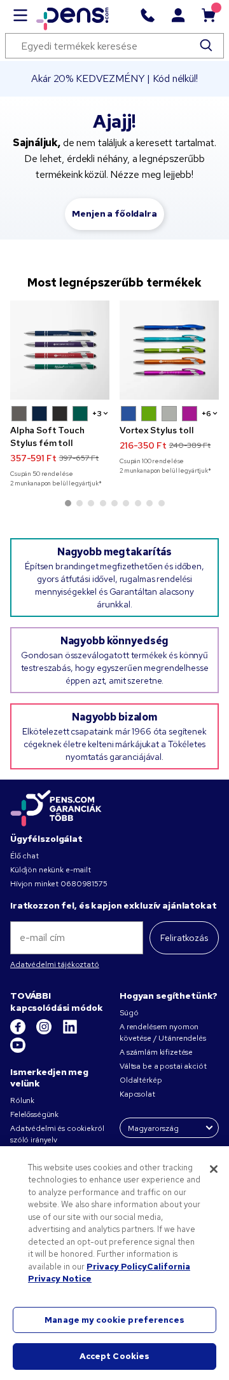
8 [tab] (149, 503)
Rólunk (22, 1100)
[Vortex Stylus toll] (169, 350)
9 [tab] (161, 503)
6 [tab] (126, 503)
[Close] (214, 1169)
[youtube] (17, 1050)
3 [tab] (91, 503)
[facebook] (18, 1032)
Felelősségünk (34, 1114)
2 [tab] (79, 503)
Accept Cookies (115, 1356)
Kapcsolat (137, 1094)
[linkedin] (70, 1032)
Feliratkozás (184, 938)
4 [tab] (103, 503)
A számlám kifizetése (156, 1052)
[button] (19, 413)
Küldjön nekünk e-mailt (50, 870)
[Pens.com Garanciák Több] (56, 807)
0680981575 (84, 884)
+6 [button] (206, 414)
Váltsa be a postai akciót (163, 1066)
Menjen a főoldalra (114, 213)
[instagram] (44, 1032)
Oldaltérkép (141, 1080)
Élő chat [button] (24, 856)
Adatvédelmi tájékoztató (54, 964)
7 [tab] (138, 503)
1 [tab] (68, 503)
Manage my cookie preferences (114, 1320)
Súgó (129, 1013)
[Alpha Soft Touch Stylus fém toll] (59, 350)
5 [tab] (114, 503)
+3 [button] (97, 414)
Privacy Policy (117, 1266)
